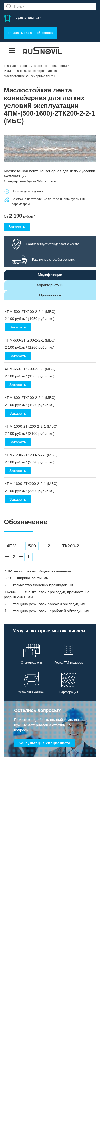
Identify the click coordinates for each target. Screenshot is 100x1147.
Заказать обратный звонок (30, 33)
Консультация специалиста (45, 743)
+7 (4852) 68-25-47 (27, 18)
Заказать (16, 227)
